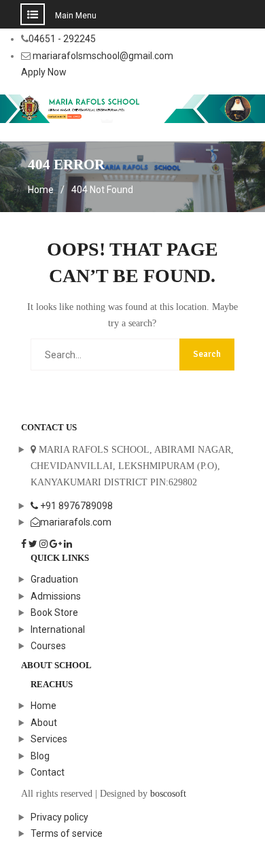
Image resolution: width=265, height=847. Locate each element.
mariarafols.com (75, 522)
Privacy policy (59, 817)
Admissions (56, 596)
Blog (40, 755)
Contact (48, 772)
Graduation (54, 579)
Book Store (54, 612)
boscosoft (168, 794)
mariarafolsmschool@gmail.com (103, 55)
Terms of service (67, 833)
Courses (48, 645)
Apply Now (44, 72)
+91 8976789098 (75, 505)
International (58, 629)
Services (49, 738)
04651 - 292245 (62, 38)
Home (43, 705)
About (44, 722)
